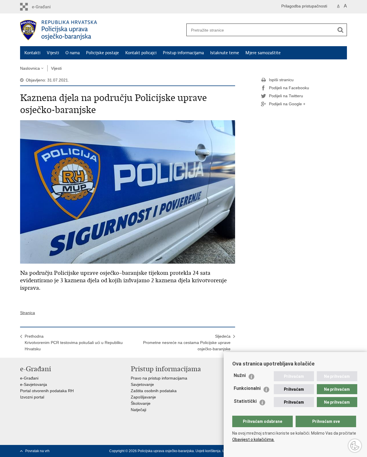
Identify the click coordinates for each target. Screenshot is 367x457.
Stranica (27, 312)
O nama (72, 52)
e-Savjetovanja (33, 384)
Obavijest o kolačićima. (253, 439)
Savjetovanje (142, 384)
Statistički (245, 401)
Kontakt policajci (141, 52)
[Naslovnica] (102, 30)
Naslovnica (30, 68)
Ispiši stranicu (281, 79)
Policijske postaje (102, 52)
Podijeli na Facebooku (289, 87)
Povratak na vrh (37, 451)
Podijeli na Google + (287, 104)
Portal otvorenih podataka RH (47, 390)
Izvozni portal (32, 397)
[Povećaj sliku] (127, 191)
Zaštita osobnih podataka (154, 390)
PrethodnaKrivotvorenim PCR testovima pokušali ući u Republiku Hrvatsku (74, 342)
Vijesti (53, 52)
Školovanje (141, 403)
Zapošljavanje (143, 397)
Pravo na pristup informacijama (159, 378)
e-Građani (29, 378)
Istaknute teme (224, 52)
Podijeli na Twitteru (286, 96)
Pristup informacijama (183, 52)
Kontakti (32, 52)
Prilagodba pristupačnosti (304, 6)
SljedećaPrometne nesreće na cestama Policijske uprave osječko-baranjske (187, 342)
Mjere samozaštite (263, 52)
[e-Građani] (44, 7)
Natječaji (138, 409)
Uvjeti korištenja (208, 451)
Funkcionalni (247, 388)
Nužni (240, 375)
